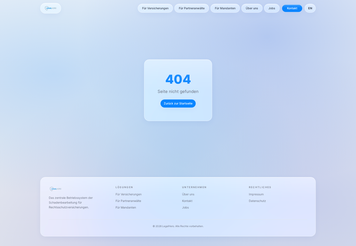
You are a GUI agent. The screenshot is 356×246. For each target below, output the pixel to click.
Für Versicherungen (155, 8)
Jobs (271, 8)
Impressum (256, 194)
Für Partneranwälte (192, 8)
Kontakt (292, 8)
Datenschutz (257, 201)
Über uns (252, 8)
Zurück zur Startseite (178, 103)
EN (310, 8)
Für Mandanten (225, 8)
